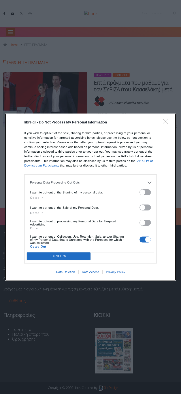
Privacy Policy (115, 272)
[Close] (167, 122)
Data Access (90, 272)
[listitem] (90, 182)
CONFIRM (59, 256)
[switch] (145, 192)
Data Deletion (65, 272)
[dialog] (90, 197)
